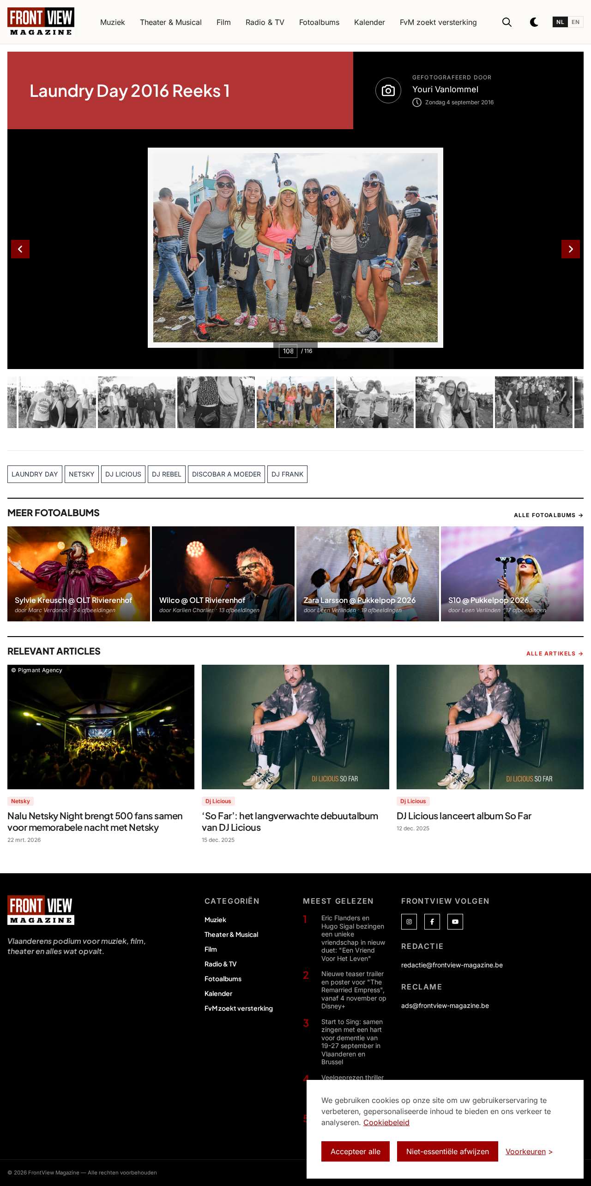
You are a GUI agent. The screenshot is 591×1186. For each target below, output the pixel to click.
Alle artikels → (555, 653)
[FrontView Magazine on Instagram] (409, 922)
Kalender (218, 993)
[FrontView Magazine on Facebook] (432, 922)
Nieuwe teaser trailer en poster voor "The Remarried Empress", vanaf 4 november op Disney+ (353, 990)
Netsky (20, 801)
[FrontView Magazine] (40, 910)
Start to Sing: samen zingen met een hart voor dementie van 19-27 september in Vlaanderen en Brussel (352, 1042)
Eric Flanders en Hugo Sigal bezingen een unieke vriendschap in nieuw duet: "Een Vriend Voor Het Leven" (353, 938)
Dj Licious (218, 801)
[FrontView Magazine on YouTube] (455, 922)
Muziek (215, 919)
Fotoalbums (223, 978)
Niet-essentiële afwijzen (447, 1151)
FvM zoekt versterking (239, 1008)
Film (211, 949)
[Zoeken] (507, 22)
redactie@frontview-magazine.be (452, 965)
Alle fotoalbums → (549, 515)
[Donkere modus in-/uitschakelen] (535, 22)
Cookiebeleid (386, 1122)
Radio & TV (221, 964)
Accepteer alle (355, 1151)
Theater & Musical (231, 934)
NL (560, 21)
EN (575, 21)
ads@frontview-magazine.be (445, 1005)
